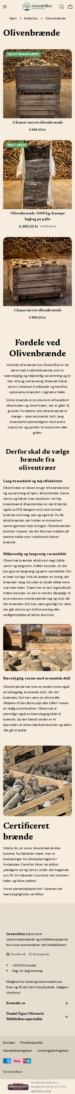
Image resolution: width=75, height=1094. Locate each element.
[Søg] (62, 7)
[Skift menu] (5, 7)
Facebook (18, 954)
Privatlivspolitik (31, 1042)
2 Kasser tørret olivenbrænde (37, 123)
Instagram (41, 954)
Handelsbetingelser (17, 1050)
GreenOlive (12, 1072)
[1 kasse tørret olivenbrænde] (37, 271)
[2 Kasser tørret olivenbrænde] (37, 83)
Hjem (13, 18)
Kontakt (9, 1042)
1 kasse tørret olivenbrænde (37, 310)
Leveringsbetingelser (53, 1050)
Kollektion (31, 18)
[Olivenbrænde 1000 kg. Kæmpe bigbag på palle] (37, 174)
